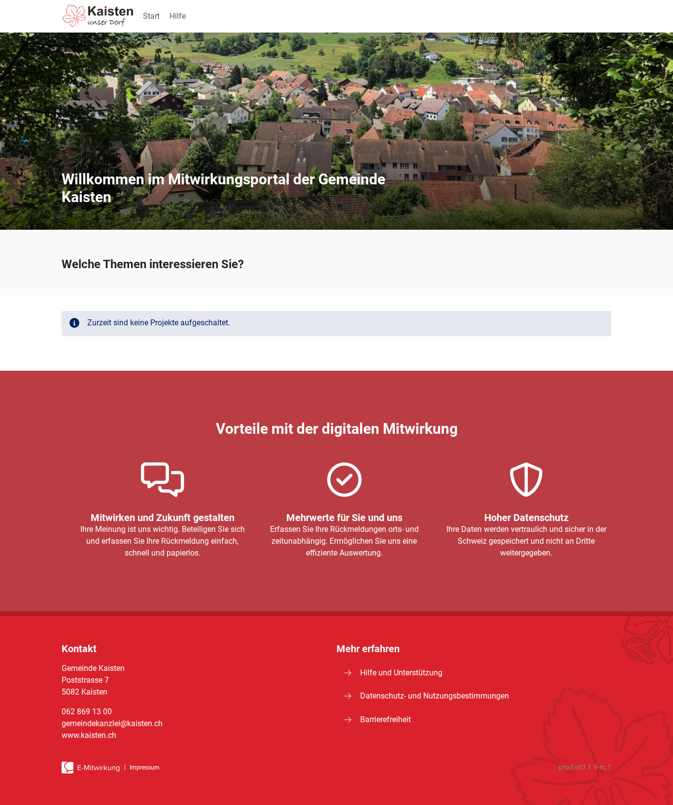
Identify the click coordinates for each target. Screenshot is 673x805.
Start (151, 16)
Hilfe (177, 16)
